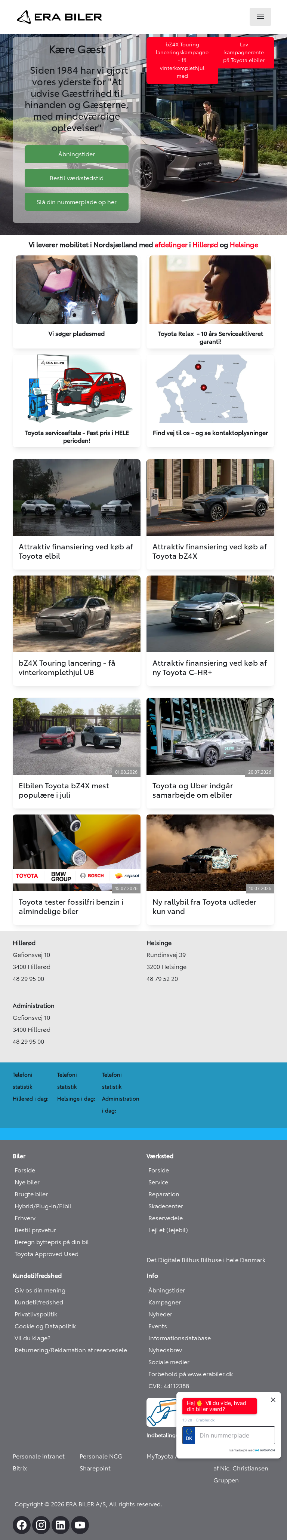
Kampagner (164, 1302)
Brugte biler (31, 1194)
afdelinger (171, 244)
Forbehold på (168, 1374)
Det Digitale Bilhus (173, 1260)
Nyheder (160, 1314)
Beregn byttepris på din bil (52, 1242)
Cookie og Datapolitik (45, 1326)
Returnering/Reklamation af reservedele (71, 1350)
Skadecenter (165, 1206)
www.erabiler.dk (210, 1374)
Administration (34, 1005)
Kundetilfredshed (39, 1302)
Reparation (163, 1194)
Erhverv (25, 1218)
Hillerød (205, 244)
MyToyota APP (166, 1456)
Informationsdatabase (179, 1338)
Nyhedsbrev (165, 1350)
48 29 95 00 (28, 978)
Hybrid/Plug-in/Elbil (43, 1206)
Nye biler (27, 1182)
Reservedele (165, 1218)
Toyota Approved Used (46, 1254)
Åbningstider (166, 1290)
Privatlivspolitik (36, 1314)
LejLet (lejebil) (168, 1230)
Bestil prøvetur (35, 1230)
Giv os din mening (40, 1290)
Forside (25, 1170)
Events (157, 1326)
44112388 (176, 1386)
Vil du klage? (32, 1338)
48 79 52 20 (162, 978)
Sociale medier (168, 1362)
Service (158, 1182)
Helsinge (244, 244)
